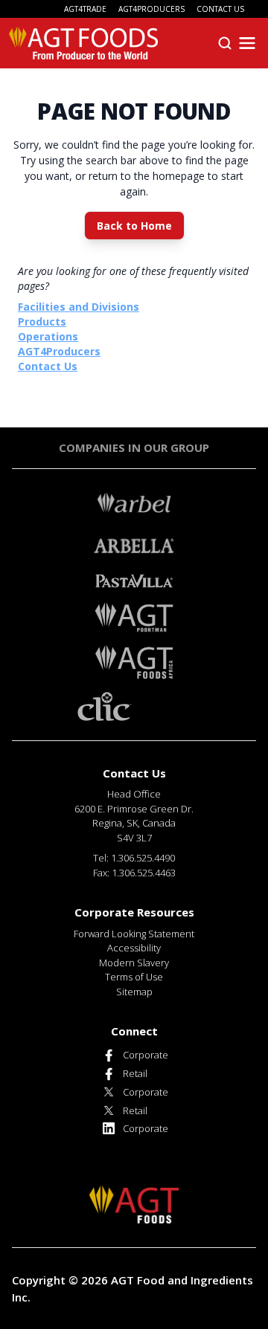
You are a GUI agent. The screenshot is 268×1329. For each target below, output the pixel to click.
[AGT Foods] (83, 43)
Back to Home (134, 226)
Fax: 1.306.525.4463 (134, 872)
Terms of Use (134, 976)
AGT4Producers (59, 351)
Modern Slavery (134, 962)
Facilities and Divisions (78, 307)
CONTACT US (220, 9)
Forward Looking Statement (134, 933)
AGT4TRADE (85, 9)
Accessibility (134, 947)
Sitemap (134, 991)
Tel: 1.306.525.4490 (134, 857)
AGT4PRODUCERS (151, 9)
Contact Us (47, 366)
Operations (48, 336)
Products (42, 321)
